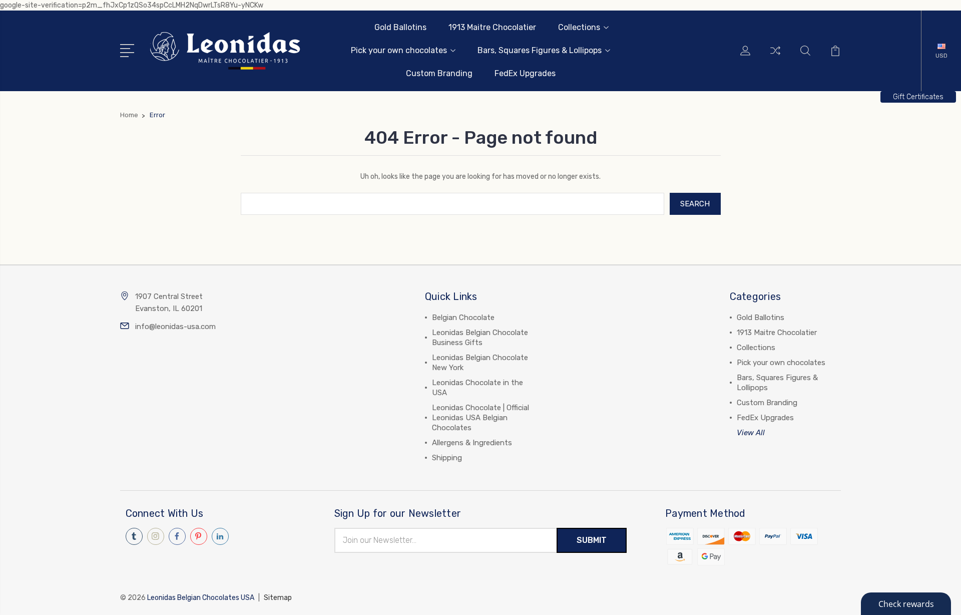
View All (751, 432)
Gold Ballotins (400, 27)
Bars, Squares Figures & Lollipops (539, 50)
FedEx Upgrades (525, 73)
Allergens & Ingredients (472, 442)
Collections (579, 27)
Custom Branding (439, 73)
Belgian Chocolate (463, 317)
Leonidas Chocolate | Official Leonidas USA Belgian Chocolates (480, 417)
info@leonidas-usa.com (175, 326)
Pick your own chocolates (399, 50)
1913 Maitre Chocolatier (492, 27)
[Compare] (775, 56)
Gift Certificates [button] (918, 97)
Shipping (447, 457)
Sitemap (278, 597)
